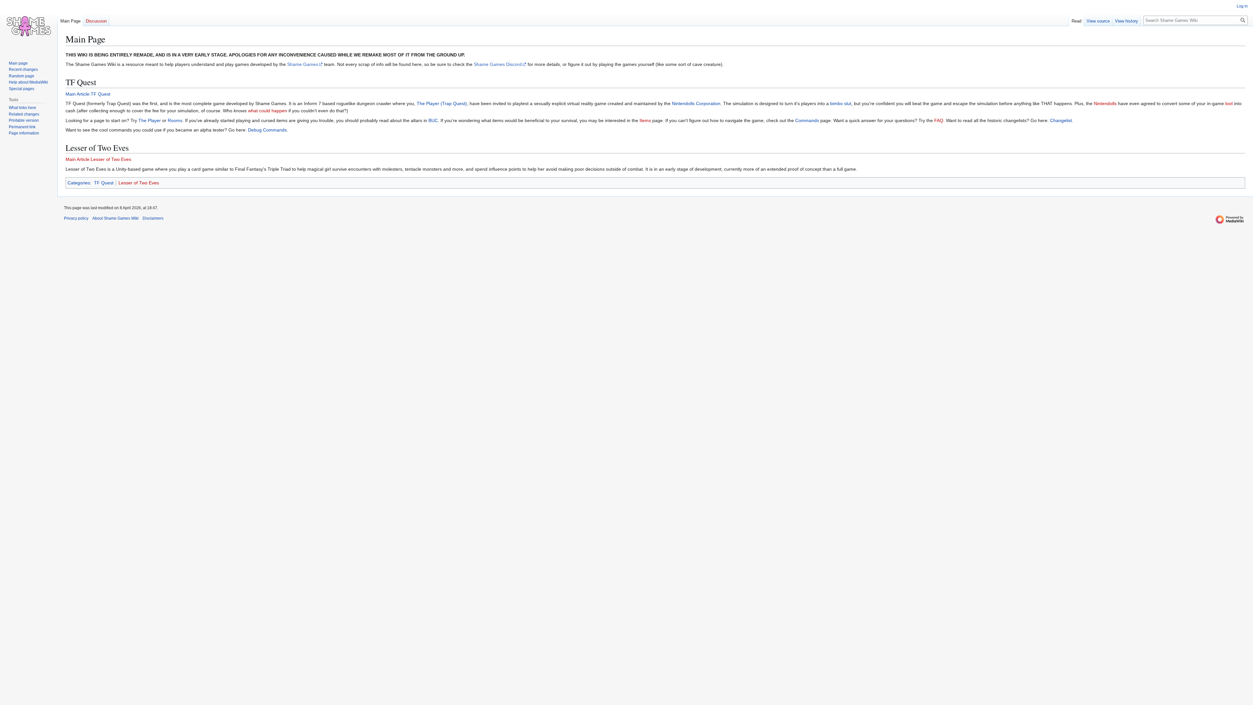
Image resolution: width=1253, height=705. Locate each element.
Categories (79, 182)
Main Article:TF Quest (88, 94)
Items (645, 120)
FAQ (938, 120)
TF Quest (104, 182)
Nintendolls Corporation (696, 103)
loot (1229, 103)
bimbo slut (840, 103)
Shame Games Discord (498, 64)
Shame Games (302, 64)
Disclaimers (153, 218)
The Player (149, 120)
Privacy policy (76, 218)
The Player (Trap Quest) (442, 103)
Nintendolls (1105, 103)
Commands (807, 120)
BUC (433, 120)
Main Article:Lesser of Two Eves (98, 159)
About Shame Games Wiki (115, 218)
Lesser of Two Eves (138, 182)
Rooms (175, 120)
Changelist (1061, 120)
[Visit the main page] (29, 26)
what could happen (267, 110)
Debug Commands (267, 130)
